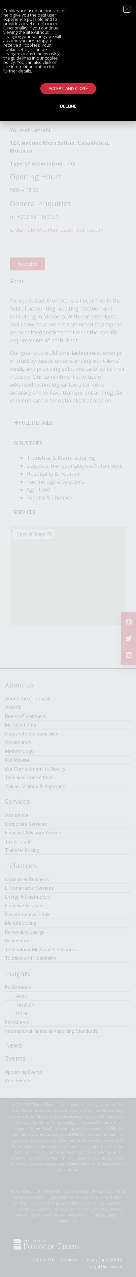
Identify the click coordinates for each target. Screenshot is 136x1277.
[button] (126, 9)
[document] (68, 638)
